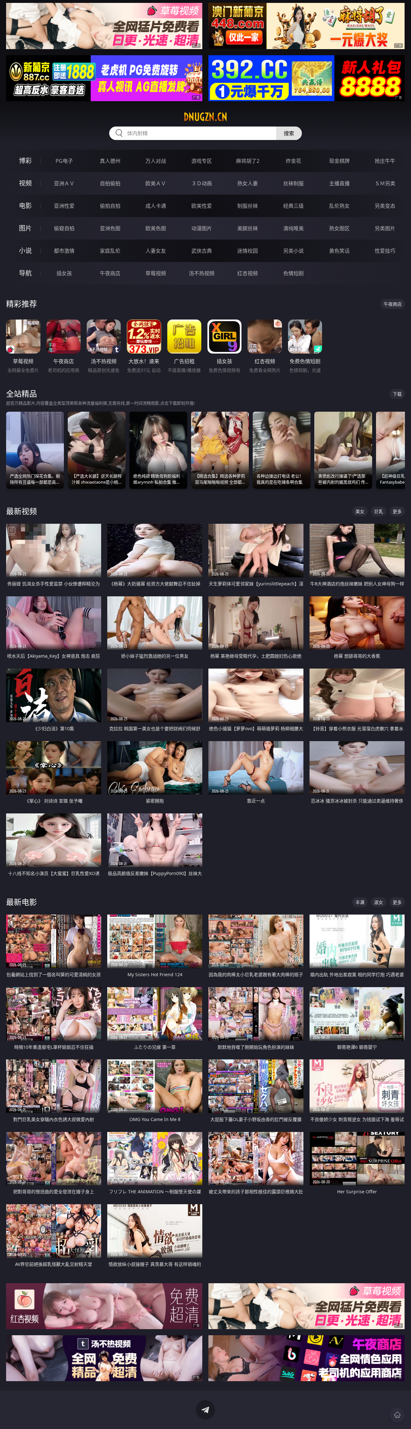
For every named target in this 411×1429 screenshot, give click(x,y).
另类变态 (385, 205)
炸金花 (293, 160)
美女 (359, 511)
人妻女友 (155, 250)
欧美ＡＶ (155, 183)
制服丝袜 (247, 205)
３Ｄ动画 (201, 183)
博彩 (25, 160)
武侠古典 (201, 250)
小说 (25, 250)
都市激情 (64, 250)
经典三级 (293, 205)
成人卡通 (155, 205)
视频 (25, 183)
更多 (397, 511)
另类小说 (293, 250)
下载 (397, 394)
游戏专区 (201, 160)
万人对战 (155, 160)
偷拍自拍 (110, 205)
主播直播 (339, 183)
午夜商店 (110, 273)
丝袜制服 (293, 183)
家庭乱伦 (110, 250)
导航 (25, 273)
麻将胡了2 (247, 160)
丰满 (359, 902)
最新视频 (21, 511)
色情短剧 (293, 273)
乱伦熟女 (339, 205)
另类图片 (385, 228)
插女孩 (64, 273)
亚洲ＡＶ (64, 183)
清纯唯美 (293, 228)
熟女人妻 (247, 183)
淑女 (378, 902)
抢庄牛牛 (385, 160)
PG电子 (64, 160)
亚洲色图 (110, 228)
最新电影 (21, 902)
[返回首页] (397, 1415)
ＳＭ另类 (385, 183)
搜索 (289, 133)
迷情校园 (247, 250)
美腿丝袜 (247, 228)
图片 (25, 228)
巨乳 (378, 511)
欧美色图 (155, 228)
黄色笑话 (339, 250)
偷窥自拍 (64, 228)
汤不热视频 (201, 273)
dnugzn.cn (205, 116)
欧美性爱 (201, 205)
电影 (25, 205)
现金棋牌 (339, 160)
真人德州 (110, 160)
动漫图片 (201, 228)
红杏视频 (247, 273)
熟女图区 (339, 228)
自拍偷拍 (110, 183)
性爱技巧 (385, 250)
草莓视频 (155, 273)
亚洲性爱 (64, 205)
